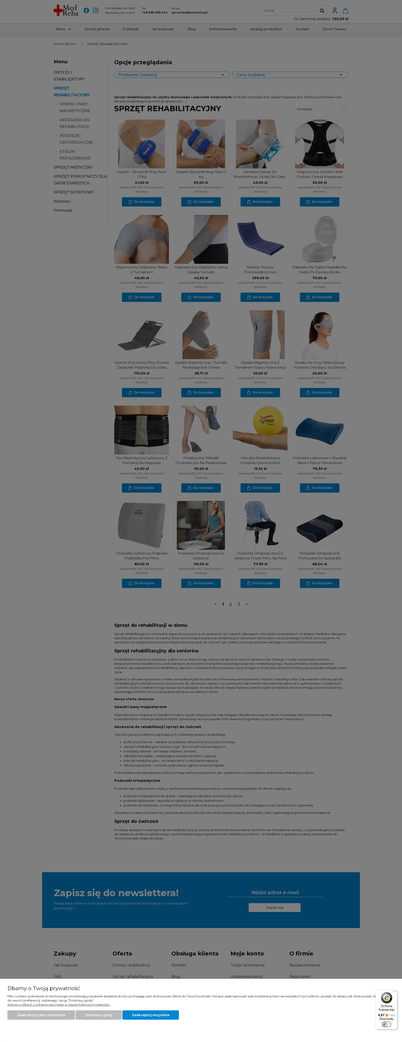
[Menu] (394, 992)
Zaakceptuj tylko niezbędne (41, 1015)
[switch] (386, 1024)
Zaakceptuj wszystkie (150, 1015)
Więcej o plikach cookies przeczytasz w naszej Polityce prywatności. (58, 1004)
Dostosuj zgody (98, 1015)
